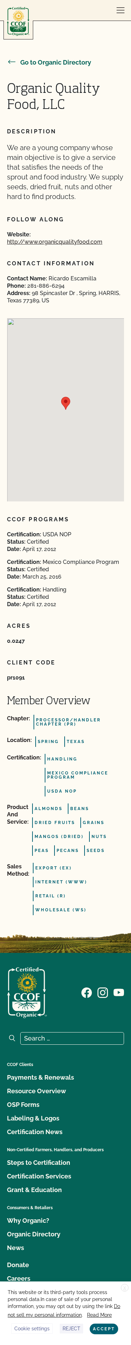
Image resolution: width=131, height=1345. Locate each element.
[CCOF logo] (18, 21)
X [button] (124, 1288)
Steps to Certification (38, 1162)
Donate (18, 1265)
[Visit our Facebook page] (86, 992)
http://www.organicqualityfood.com (54, 241)
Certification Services (39, 1176)
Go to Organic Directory (55, 62)
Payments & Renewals (40, 1077)
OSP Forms (23, 1104)
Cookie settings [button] (32, 1328)
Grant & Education (34, 1189)
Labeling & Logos (33, 1118)
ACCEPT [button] (104, 1328)
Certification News (35, 1131)
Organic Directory (33, 1234)
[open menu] (121, 10)
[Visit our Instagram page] (102, 992)
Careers (18, 1278)
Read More (99, 1315)
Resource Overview (36, 1091)
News (15, 1247)
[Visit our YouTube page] (119, 992)
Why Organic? (28, 1220)
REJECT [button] (71, 1328)
